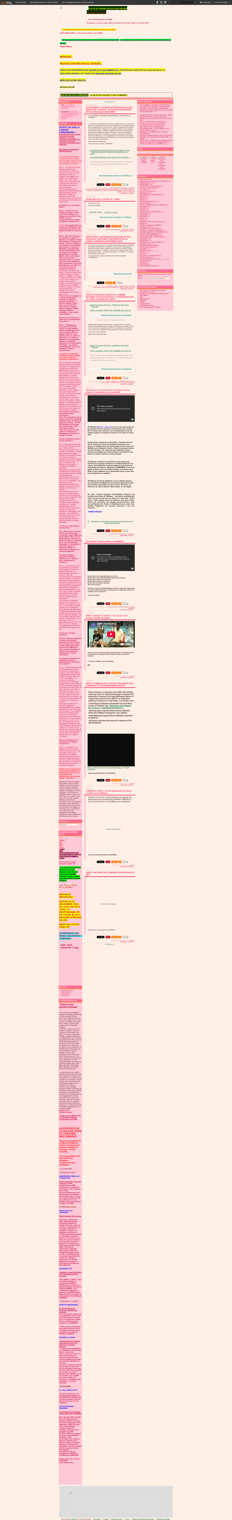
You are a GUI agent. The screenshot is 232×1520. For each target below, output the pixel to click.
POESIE (142, 210)
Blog (62, 105)
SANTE (142, 220)
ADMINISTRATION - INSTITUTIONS (151, 237)
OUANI (121, 189)
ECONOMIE (144, 239)
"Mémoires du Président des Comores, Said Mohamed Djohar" (109, 707)
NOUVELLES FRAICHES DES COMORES (106, 189)
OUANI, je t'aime (111, 212)
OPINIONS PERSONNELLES (149, 234)
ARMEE (142, 223)
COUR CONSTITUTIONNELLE (150, 212)
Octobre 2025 (65, 992)
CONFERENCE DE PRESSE (149, 228)
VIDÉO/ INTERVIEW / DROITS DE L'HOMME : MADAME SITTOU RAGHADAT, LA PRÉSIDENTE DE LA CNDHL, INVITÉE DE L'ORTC (110, 297)
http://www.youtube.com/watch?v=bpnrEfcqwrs (116, 315)
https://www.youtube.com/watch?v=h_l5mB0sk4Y (116, 217)
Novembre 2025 (66, 990)
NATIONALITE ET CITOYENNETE (151, 242)
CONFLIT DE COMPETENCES (150, 235)
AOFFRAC (143, 300)
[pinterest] (165, 2)
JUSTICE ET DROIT (146, 191)
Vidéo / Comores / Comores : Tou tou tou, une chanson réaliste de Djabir (106, 617)
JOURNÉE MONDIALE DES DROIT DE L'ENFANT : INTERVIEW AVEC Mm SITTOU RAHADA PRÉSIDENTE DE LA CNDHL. (111, 157)
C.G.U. (127, 1519)
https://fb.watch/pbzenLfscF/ (123, 274)
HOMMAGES (144, 213)
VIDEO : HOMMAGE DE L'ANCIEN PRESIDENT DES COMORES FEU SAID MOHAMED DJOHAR (109, 684)
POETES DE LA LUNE (147, 292)
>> (114, 102)
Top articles (97, 1519)
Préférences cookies (163, 1519)
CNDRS (142, 302)
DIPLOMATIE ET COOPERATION (150, 195)
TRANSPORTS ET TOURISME (150, 186)
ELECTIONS (144, 179)
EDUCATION (144, 203)
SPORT (142, 200)
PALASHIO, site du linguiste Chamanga (153, 290)
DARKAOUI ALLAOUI (147, 305)
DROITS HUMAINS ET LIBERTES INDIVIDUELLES (120, 287)
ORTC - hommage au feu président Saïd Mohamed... (105, 767)
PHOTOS (143, 252)
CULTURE (118, 534)
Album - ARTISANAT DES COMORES (162, 166)
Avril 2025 (64, 995)
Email (139, 278)
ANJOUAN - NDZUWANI (128, 192)
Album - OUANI (152, 161)
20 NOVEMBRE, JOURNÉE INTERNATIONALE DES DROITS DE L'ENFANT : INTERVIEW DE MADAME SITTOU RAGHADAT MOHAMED (109, 110)
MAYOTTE (106, 190)
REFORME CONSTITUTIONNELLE (151, 222)
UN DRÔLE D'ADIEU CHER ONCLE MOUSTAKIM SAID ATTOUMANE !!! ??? (156, 111)
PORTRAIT (143, 262)
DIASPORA (143, 215)
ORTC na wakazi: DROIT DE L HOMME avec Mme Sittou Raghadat (111, 310)
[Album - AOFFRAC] (144, 159)
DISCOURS (143, 206)
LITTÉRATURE (144, 261)
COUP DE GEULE (146, 257)
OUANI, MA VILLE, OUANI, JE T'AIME (103, 199)
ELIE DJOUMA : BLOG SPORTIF (150, 307)
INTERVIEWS (113, 190)
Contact (63, 118)
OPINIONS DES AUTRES (148, 201)
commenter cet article (127, 193)
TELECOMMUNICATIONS (148, 266)
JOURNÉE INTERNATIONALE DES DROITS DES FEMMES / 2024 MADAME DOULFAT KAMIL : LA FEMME (156, 137)
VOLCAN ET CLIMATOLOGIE (149, 256)
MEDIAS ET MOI (145, 250)
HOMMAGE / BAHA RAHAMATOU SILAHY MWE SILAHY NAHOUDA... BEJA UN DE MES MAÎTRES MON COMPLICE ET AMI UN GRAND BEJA (156, 117)
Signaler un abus (117, 1519)
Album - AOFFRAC (144, 161)
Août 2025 (64, 994)
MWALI (101, 190)
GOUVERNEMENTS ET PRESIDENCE (152, 232)
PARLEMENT (144, 240)
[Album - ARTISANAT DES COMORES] (162, 162)
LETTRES (143, 208)
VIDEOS (125, 189)
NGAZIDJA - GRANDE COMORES (151, 230)
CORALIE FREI (145, 304)
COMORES (112, 188)
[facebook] (157, 2)
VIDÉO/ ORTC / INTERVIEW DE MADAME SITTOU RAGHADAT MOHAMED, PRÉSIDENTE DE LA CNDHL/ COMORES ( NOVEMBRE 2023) (108, 239)
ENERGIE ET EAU (146, 244)
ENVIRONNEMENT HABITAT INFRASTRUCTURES (149, 246)
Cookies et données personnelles (143, 1519)
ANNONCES (131, 608)
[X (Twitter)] (161, 2)
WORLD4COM (144, 299)
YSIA (141, 297)
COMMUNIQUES (145, 183)
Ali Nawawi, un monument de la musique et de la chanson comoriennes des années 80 (108, 391)
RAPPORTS (144, 264)
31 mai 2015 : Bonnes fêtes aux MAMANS (104, 541)
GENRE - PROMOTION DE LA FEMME (124, 286)
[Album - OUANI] (153, 158)
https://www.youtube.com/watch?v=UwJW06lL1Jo (115, 175)
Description (65, 112)
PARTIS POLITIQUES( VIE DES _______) (153, 259)
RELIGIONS (144, 217)
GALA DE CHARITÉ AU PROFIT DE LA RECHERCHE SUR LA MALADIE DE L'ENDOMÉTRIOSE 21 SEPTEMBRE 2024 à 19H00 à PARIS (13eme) (154, 127)
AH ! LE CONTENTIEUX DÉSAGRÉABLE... (154, 122)
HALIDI (73, 1519)
